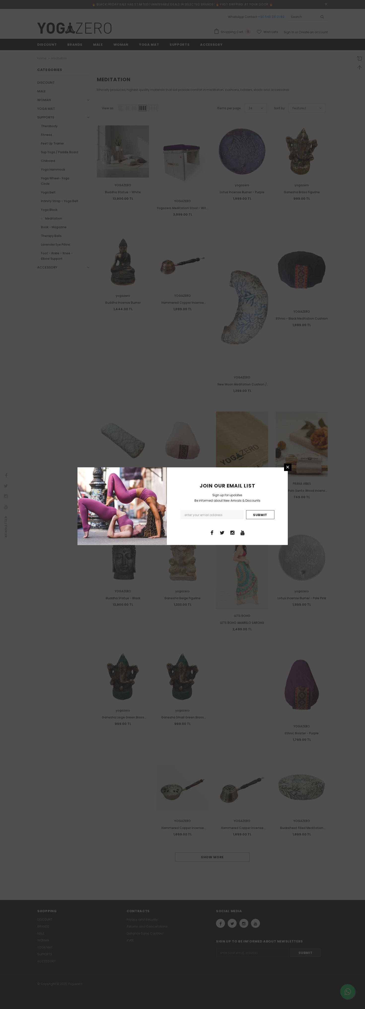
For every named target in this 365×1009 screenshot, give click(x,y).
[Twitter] (222, 532)
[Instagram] (232, 532)
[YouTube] (242, 532)
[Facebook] (212, 532)
